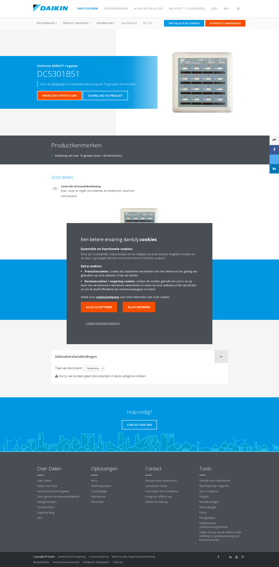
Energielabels (207, 518)
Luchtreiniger (99, 491)
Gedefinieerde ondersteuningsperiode (213, 525)
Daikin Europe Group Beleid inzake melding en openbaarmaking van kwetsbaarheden (220, 536)
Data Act (118, 562)
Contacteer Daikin (156, 486)
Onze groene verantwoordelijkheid (58, 496)
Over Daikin (44, 480)
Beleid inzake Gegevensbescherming (133, 556)
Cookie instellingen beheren (103, 323)
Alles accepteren (99, 307)
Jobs (39, 518)
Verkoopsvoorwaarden (66, 562)
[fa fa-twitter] (224, 557)
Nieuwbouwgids (209, 502)
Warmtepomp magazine (214, 486)
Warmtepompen (101, 486)
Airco (94, 480)
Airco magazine (208, 491)
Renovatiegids (208, 507)
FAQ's (202, 512)
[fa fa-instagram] (243, 557)
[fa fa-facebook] (218, 557)
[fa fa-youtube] (237, 557)
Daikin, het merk (47, 486)
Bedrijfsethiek (41, 562)
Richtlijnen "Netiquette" (96, 562)
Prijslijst (204, 496)
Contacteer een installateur (161, 491)
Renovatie (97, 502)
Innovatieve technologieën (53, 491)
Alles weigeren (139, 307)
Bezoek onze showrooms (161, 480)
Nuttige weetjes (47, 502)
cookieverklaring (107, 297)
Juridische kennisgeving (71, 556)
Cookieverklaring (98, 556)
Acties (147, 23)
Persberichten (45, 507)
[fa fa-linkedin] (231, 557)
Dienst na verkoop (156, 502)
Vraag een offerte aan (158, 496)
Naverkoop (129, 23)
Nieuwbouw (98, 496)
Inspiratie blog (45, 512)
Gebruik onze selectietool (214, 480)
